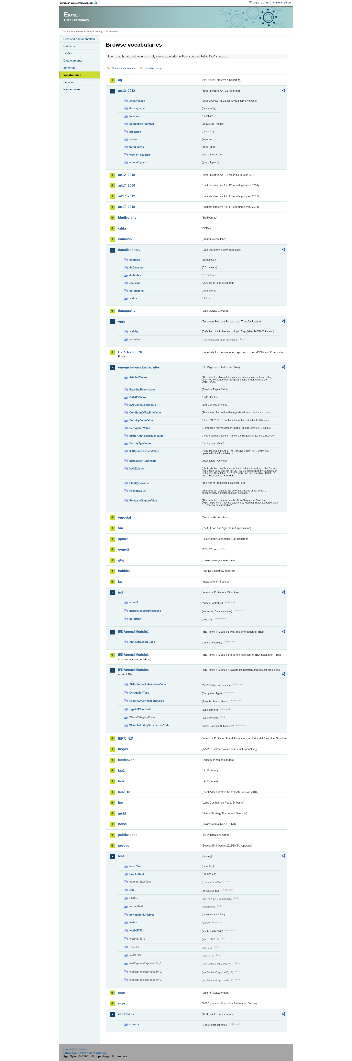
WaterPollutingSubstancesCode (149, 725)
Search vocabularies (123, 68)
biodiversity (127, 217)
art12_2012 (126, 90)
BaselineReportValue (142, 389)
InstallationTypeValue (142, 460)
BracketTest (136, 874)
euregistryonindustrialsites (139, 367)
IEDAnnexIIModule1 (133, 631)
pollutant (135, 618)
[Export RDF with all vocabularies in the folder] (283, 91)
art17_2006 (126, 185)
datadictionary (129, 250)
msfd (122, 813)
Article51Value (138, 377)
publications (127, 835)
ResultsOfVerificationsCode (146, 700)
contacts (134, 259)
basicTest (135, 866)
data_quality (137, 108)
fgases (123, 539)
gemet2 (124, 549)
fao (120, 528)
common (125, 239)
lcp (120, 802)
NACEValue (136, 468)
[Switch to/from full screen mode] (268, 3)
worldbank (126, 1014)
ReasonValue (137, 490)
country (134, 1024)
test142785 (135, 930)
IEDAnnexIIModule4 (133, 670)
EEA (80, 3)
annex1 (133, 602)
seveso (123, 845)
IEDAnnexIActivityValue (144, 451)
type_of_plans (138, 162)
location (134, 116)
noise (122, 824)
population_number (141, 123)
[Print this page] (263, 3)
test (121, 856)
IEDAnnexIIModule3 (133, 654)
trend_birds (136, 146)
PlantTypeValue (139, 483)
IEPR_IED (125, 738)
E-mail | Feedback (75, 1049)
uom (121, 992)
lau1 (121, 770)
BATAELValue (137, 397)
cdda (122, 228)
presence (135, 131)
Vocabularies (72, 75)
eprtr (121, 321)
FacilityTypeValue (140, 443)
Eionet (79, 31)
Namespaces (71, 89)
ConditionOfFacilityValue (145, 412)
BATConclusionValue (142, 404)
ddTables (135, 275)
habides (124, 571)
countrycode (137, 100)
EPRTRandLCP (130, 352)
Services (68, 82)
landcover (126, 760)
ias (120, 581)
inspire (123, 749)
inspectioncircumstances (145, 610)
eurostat (124, 517)
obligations (136, 290)
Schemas (69, 67)
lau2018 (124, 792)
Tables (67, 53)
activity (133, 331)
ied (120, 592)
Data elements (72, 60)
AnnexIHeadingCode (142, 641)
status (133, 298)
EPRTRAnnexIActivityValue (146, 435)
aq (120, 80)
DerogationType (139, 692)
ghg (121, 560)
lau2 (121, 781)
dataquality (126, 310)
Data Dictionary (94, 31)
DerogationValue (139, 428)
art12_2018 (126, 175)
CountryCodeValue (141, 420)
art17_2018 (126, 207)
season (133, 139)
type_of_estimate (140, 154)
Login (256, 2)
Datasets (69, 46)
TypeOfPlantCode (140, 709)
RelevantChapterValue (143, 500)
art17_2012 (126, 196)
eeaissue (134, 283)
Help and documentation (79, 39)
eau (131, 890)
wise (121, 1003)
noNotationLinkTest (141, 914)
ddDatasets (136, 267)
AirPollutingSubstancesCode (147, 684)
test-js (133, 922)
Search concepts (154, 68)
